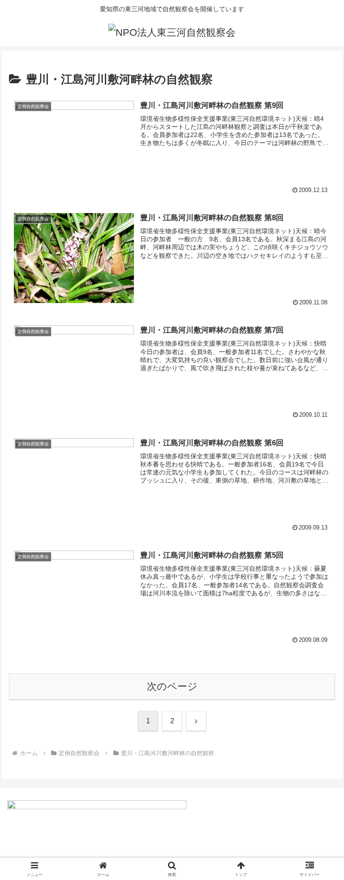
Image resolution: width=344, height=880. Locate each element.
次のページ (172, 686)
